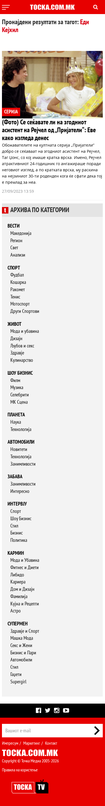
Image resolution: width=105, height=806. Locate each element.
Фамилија (18, 597)
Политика (18, 540)
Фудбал (17, 275)
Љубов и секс (22, 346)
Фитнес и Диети (24, 568)
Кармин (16, 553)
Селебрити (19, 395)
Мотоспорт (20, 304)
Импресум (10, 743)
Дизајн (16, 339)
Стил (14, 526)
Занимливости (23, 464)
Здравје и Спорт (24, 631)
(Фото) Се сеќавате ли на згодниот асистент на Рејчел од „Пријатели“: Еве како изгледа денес (49, 130)
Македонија (20, 233)
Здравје (17, 353)
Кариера (17, 582)
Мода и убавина (24, 331)
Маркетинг (31, 743)
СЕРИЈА (11, 112)
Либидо (17, 575)
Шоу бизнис (20, 373)
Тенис (15, 297)
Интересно (19, 491)
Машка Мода (21, 638)
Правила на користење (20, 770)
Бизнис (16, 533)
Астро (15, 611)
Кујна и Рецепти (24, 604)
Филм (15, 380)
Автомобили (21, 442)
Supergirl (18, 682)
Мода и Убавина (24, 560)
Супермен (18, 624)
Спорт (14, 268)
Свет (14, 248)
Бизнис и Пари (23, 653)
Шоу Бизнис (20, 519)
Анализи (17, 255)
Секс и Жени (21, 645)
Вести (14, 226)
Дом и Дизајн (22, 589)
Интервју (17, 504)
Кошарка (18, 282)
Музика (16, 387)
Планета (16, 415)
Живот (15, 324)
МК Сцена (19, 402)
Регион (16, 241)
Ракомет (17, 290)
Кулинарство (21, 360)
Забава (15, 477)
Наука (15, 422)
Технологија (20, 429)
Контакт (51, 743)
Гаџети (16, 674)
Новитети (18, 449)
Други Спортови (24, 311)
